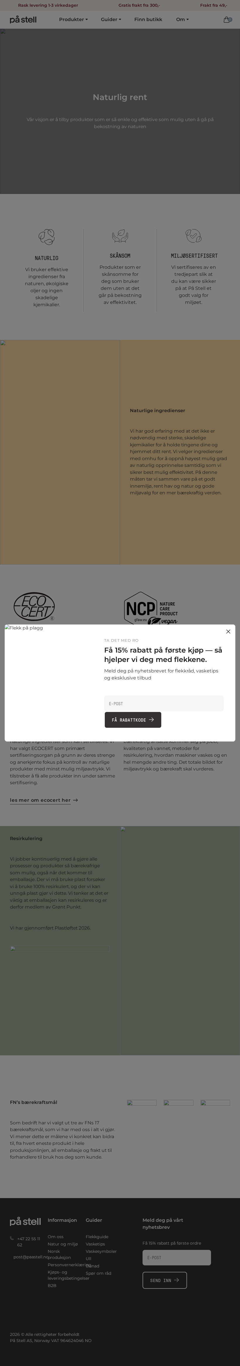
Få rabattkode (129, 720)
